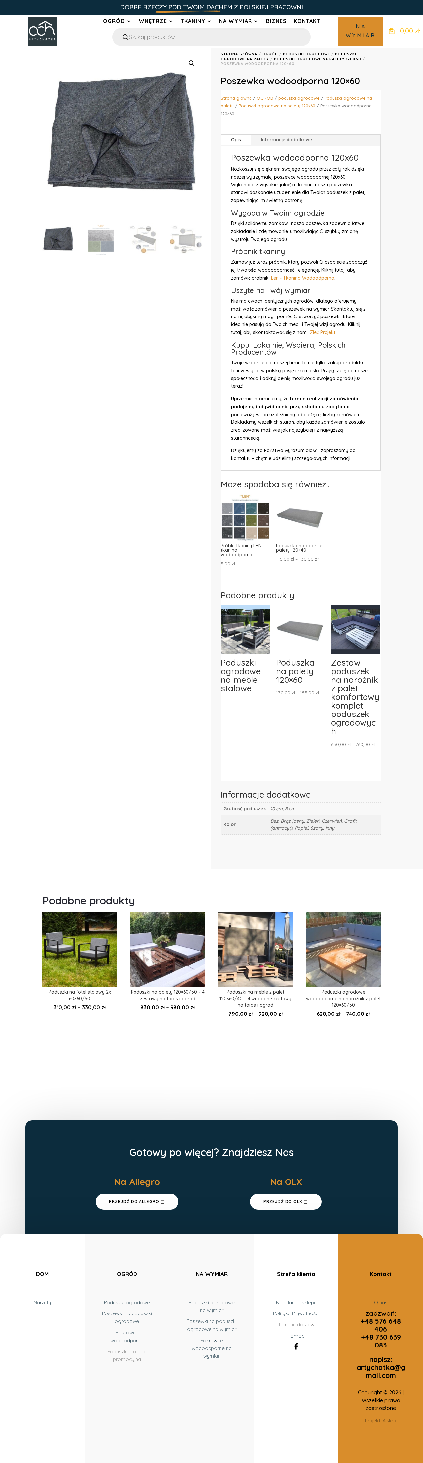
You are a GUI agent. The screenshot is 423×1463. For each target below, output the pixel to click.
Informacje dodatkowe (286, 140)
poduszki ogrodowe (306, 54)
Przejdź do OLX (282, 1201)
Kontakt (307, 21)
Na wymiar (235, 21)
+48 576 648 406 (381, 1325)
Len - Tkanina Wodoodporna (302, 278)
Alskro (389, 1421)
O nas (381, 1302)
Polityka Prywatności (296, 1313)
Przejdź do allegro (134, 1201)
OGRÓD (114, 21)
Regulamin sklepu (296, 1302)
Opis (236, 140)
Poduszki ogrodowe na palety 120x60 (317, 59)
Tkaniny (193, 21)
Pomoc (296, 1336)
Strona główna (239, 54)
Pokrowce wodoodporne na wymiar (212, 1348)
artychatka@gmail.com (381, 1371)
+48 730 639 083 (381, 1341)
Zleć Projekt (322, 332)
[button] (192, 63)
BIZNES (276, 21)
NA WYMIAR (361, 31)
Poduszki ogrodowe (127, 1302)
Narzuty (42, 1302)
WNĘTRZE (153, 21)
